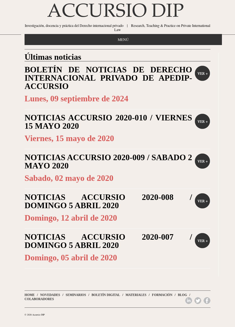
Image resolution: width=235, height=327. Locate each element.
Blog (182, 295)
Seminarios (76, 295)
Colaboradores (39, 299)
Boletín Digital (106, 295)
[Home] (117, 17)
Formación (162, 295)
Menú (123, 39)
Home (30, 295)
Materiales (136, 295)
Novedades (50, 295)
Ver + (202, 73)
